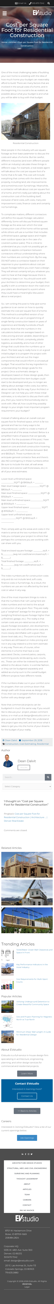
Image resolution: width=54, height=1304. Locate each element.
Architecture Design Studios (27, 1163)
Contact (27, 1205)
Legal (27, 1287)
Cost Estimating (28, 744)
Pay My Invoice (27, 1210)
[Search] (48, 777)
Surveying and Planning (27, 1173)
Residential (43, 744)
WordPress (27, 1284)
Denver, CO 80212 (13, 1253)
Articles (12, 42)
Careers (27, 1200)
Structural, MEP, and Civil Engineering (27, 1168)
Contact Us (27, 1096)
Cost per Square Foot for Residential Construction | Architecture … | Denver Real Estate (25, 817)
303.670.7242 (10, 1257)
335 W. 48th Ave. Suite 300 (19, 1250)
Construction (12, 744)
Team (27, 1194)
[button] (49, 3)
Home (4, 42)
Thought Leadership (27, 1179)
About (27, 1184)
